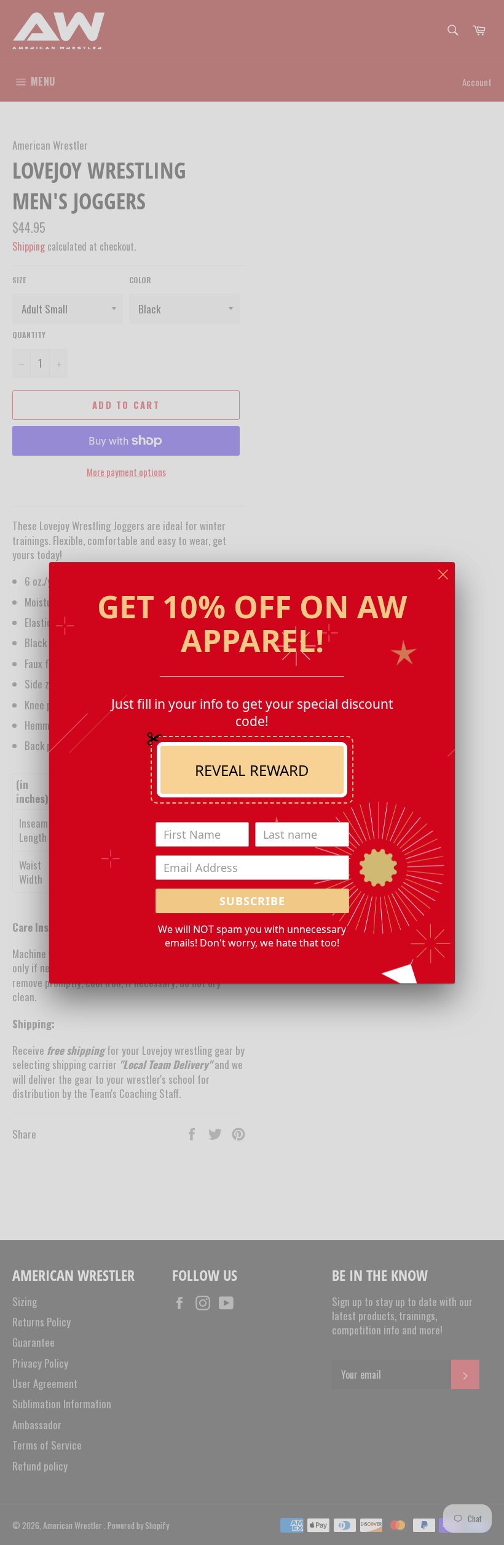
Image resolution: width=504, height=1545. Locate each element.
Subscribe (252, 901)
